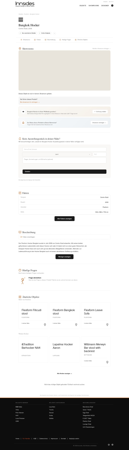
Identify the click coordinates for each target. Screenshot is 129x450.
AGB (34, 439)
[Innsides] (28, 4)
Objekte (82, 6)
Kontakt (63, 439)
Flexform (26, 14)
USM (17, 421)
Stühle (51, 418)
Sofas (51, 415)
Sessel (51, 413)
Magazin (105, 1)
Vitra (17, 410)
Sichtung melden (101, 111)
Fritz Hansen (20, 413)
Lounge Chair (87, 424)
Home (17, 439)
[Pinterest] (112, 444)
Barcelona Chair (88, 407)
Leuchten (52, 407)
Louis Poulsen (20, 418)
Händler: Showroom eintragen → (101, 48)
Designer (105, 6)
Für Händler (26, 439)
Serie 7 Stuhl (87, 410)
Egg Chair (86, 413)
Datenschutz (44, 439)
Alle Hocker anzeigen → (64, 373)
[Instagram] (109, 444)
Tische (51, 410)
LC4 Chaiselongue (88, 427)
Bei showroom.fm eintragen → (30, 102)
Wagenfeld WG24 (89, 415)
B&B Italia (19, 407)
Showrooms (94, 6)
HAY (17, 415)
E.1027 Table (87, 418)
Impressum (54, 439)
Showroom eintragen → (99, 123)
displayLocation (74, 439)
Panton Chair (87, 421)
